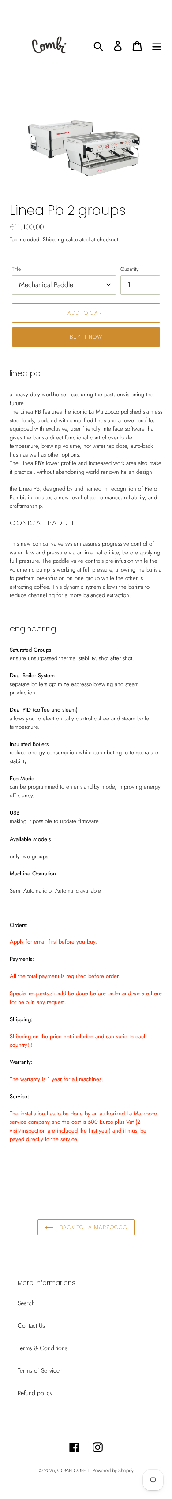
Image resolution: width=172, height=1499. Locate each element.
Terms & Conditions (42, 1348)
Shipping (53, 239)
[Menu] (156, 46)
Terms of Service (39, 1370)
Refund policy (35, 1392)
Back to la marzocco (92, 1227)
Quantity (129, 269)
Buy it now (86, 336)
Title (16, 269)
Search (26, 1303)
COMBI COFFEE (74, 1470)
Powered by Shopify (113, 1470)
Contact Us (31, 1325)
